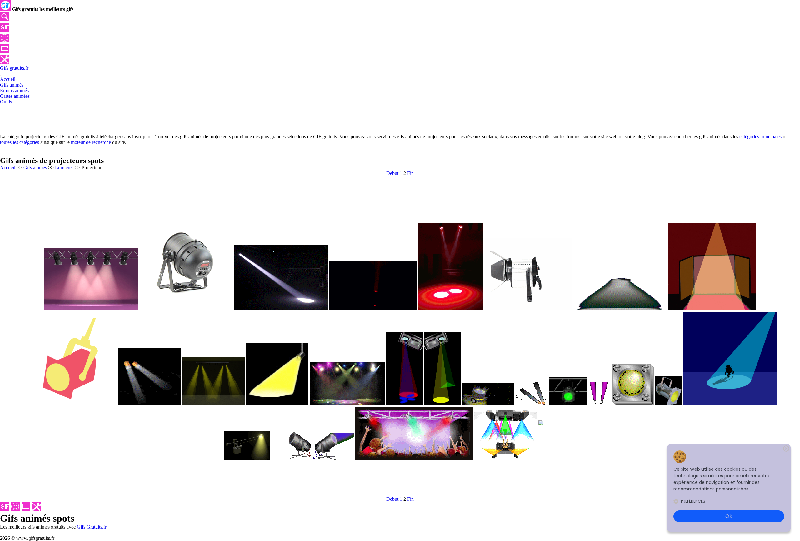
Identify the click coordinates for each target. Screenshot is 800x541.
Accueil (7, 167)
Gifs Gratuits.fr (92, 526)
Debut (392, 173)
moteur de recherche (91, 142)
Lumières (64, 167)
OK (728, 516)
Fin (410, 173)
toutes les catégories (19, 142)
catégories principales (760, 136)
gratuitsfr (14, 68)
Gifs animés (35, 167)
